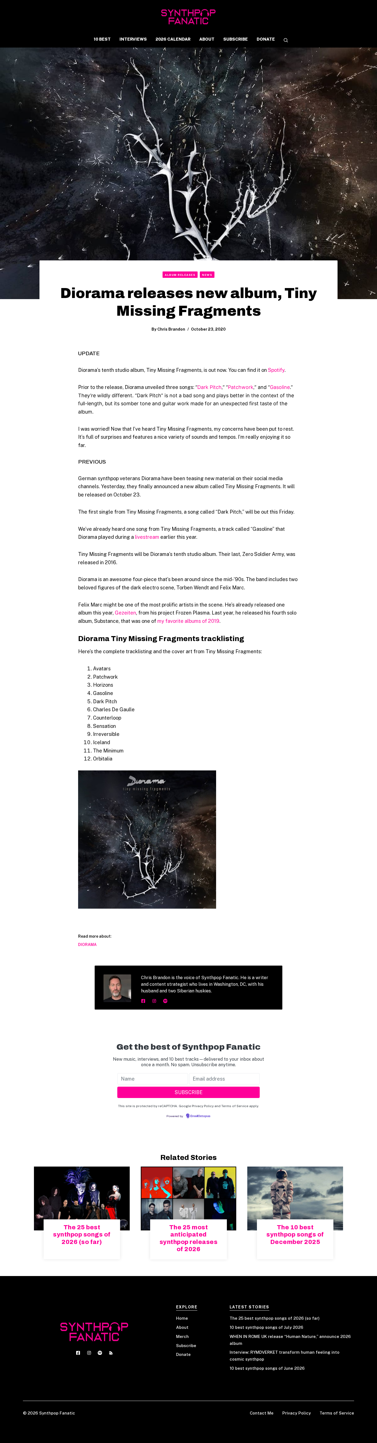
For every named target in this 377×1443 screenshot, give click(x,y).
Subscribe (186, 1345)
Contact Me (262, 1413)
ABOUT (206, 39)
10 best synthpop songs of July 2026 (266, 1327)
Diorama (87, 944)
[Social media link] (143, 1001)
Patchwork (240, 387)
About (182, 1327)
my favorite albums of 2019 (188, 621)
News (207, 274)
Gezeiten (125, 613)
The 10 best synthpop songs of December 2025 (295, 1234)
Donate (183, 1354)
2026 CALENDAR (173, 39)
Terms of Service (337, 1413)
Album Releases (180, 274)
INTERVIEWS (133, 39)
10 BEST (102, 39)
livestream (147, 537)
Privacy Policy (296, 1413)
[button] (283, 40)
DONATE (266, 39)
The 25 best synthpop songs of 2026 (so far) (82, 1234)
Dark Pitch (209, 387)
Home (182, 1318)
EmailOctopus (200, 1116)
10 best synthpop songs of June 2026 (267, 1368)
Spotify (276, 370)
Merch (182, 1336)
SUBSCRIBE (235, 39)
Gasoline (280, 387)
